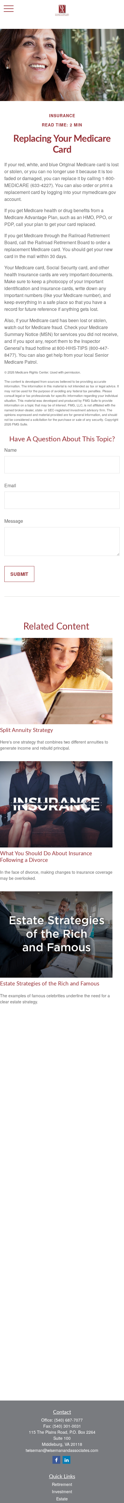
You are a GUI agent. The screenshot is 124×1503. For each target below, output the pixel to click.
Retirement (62, 1484)
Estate (62, 1499)
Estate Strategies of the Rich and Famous (49, 984)
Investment (62, 1491)
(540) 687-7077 (68, 1420)
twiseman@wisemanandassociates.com (62, 1450)
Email (10, 485)
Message (13, 521)
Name (10, 450)
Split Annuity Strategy (26, 730)
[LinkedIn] (66, 1460)
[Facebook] (56, 1460)
